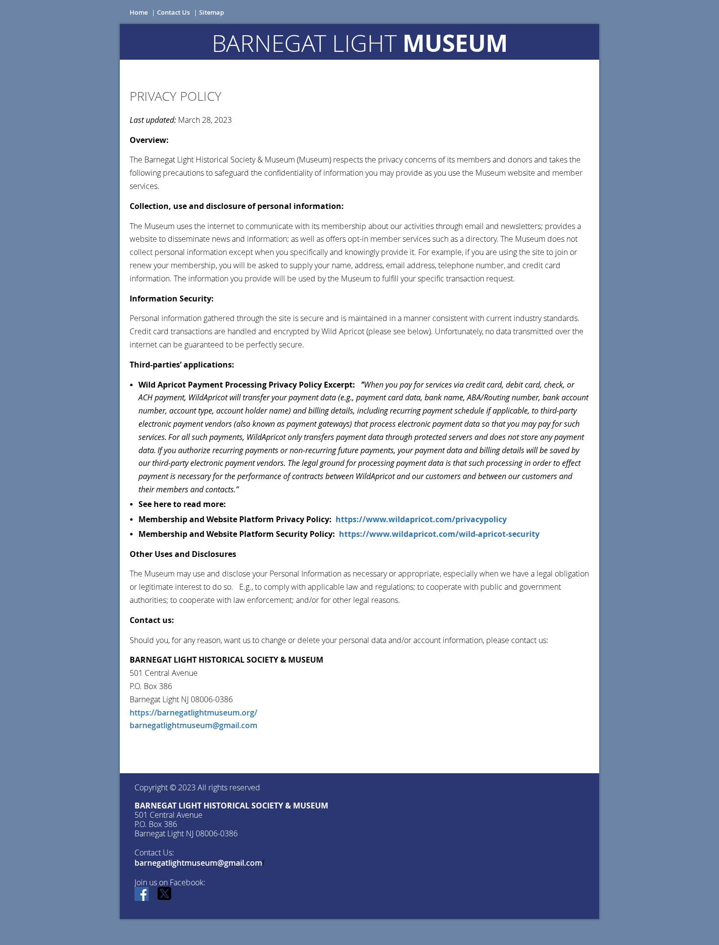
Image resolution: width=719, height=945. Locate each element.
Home (139, 12)
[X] (165, 894)
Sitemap (211, 12)
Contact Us (173, 12)
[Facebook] (142, 894)
